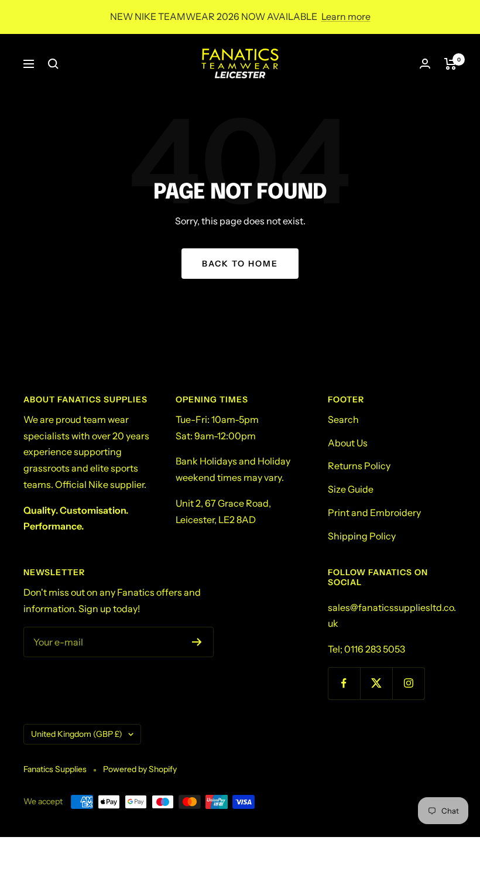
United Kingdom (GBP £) (76, 734)
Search (343, 419)
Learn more (346, 16)
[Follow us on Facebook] (344, 683)
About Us (348, 443)
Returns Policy (359, 466)
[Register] (197, 642)
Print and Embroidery (374, 512)
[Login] (425, 64)
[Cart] (450, 64)
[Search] (53, 64)
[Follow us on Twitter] (376, 683)
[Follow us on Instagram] (408, 683)
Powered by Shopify (140, 769)
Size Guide (350, 489)
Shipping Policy (362, 536)
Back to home (240, 263)
